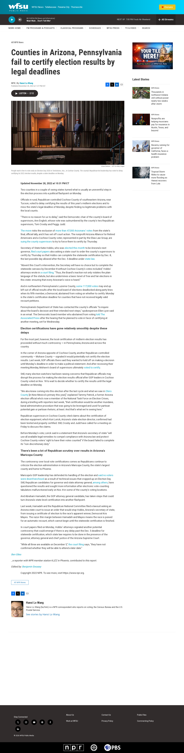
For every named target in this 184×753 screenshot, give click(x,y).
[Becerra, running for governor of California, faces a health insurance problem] (141, 146)
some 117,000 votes (87, 286)
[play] (12, 19)
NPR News (155, 88)
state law (90, 258)
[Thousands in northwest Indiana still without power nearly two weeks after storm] (141, 93)
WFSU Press (113, 28)
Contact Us (106, 715)
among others (100, 482)
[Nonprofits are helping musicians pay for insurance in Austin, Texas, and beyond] (141, 119)
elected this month (75, 247)
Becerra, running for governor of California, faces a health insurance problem (160, 151)
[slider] (24, 19)
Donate (168, 7)
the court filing (76, 544)
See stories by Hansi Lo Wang (43, 614)
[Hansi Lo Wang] (17, 609)
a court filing (47, 272)
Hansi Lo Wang (26, 83)
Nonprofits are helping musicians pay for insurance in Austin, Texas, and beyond (160, 124)
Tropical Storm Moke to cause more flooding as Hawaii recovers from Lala (159, 177)
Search (146, 28)
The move (26, 230)
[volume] (20, 20)
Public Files (141, 715)
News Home (14, 28)
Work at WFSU (72, 721)
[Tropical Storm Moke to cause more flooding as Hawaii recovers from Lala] (141, 172)
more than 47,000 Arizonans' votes (74, 230)
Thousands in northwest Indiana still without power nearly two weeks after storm (160, 98)
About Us (70, 715)
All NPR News (17, 42)
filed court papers (40, 251)
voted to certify (92, 367)
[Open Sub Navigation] (23, 28)
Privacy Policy (107, 721)
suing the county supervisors (36, 241)
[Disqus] (92, 668)
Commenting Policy (145, 721)
